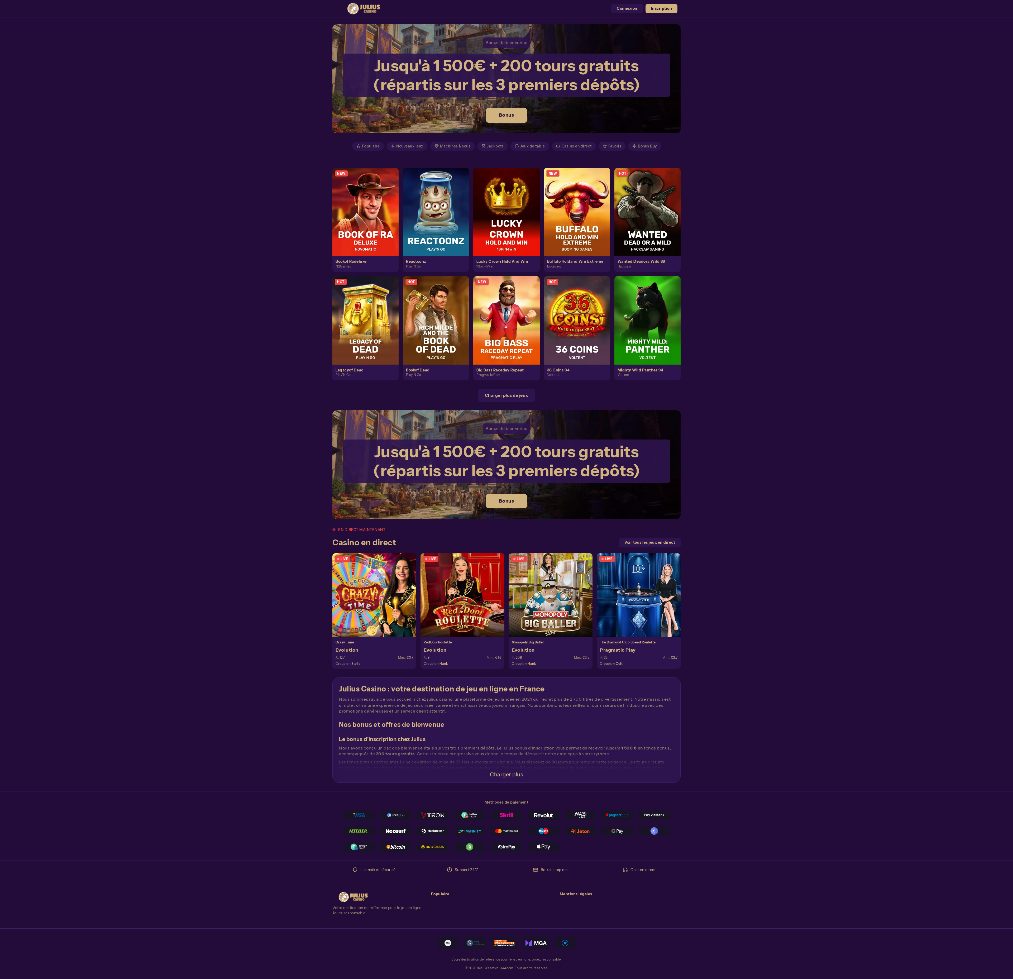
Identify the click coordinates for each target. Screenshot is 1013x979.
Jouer (369, 205)
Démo (368, 217)
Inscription (661, 8)
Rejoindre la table (377, 595)
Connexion (627, 8)
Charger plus (506, 774)
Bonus (506, 115)
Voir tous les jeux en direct (649, 542)
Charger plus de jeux (506, 395)
